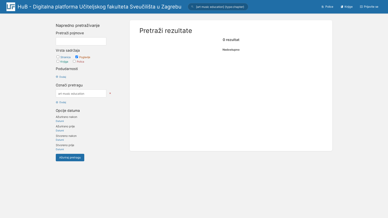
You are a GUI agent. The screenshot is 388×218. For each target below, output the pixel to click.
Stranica (65, 57)
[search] (218, 6)
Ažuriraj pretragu (70, 157)
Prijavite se (371, 6)
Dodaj (62, 76)
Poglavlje (84, 57)
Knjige (349, 6)
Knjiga (64, 61)
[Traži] (192, 6)
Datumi (60, 121)
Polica (80, 61)
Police (329, 6)
